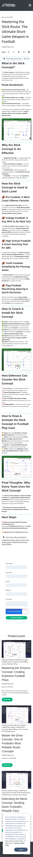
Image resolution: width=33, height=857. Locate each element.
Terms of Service (10, 841)
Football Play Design (8, 540)
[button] (4, 58)
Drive (3, 731)
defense (4, 790)
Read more (7, 699)
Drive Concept (23, 729)
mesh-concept (22, 795)
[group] (16, 58)
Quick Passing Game (23, 792)
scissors (4, 664)
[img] (25, 59)
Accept (21, 849)
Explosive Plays (12, 664)
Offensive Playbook (20, 537)
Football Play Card (7, 47)
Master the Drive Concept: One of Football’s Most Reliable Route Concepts (12, 743)
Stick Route (9, 537)
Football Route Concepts (19, 542)
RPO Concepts (20, 540)
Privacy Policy (19, 841)
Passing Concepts (7, 725)
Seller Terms (8, 843)
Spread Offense (7, 544)
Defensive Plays (12, 790)
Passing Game (10, 731)
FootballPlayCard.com (20, 532)
